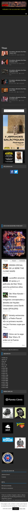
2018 (5, 380)
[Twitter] (16, 172)
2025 (5, 368)
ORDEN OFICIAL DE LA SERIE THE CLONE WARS (13, 268)
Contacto (4, 477)
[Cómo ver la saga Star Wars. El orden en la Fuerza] (5, 337)
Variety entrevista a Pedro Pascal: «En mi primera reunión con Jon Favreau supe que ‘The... (14, 321)
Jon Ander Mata (22, 54)
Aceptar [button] (16, 508)
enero (4, 366)
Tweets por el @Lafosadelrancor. (10, 349)
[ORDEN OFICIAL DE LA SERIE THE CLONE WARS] (5, 268)
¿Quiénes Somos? (6, 474)
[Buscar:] (14, 110)
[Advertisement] (14, 32)
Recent (14, 260)
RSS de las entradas (6, 485)
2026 (5, 357)
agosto (4, 359)
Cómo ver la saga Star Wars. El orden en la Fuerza (13, 337)
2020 (5, 377)
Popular (6, 260)
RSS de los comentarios (7, 488)
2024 (5, 370)
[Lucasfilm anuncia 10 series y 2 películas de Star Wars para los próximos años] (5, 281)
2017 (5, 382)
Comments (22, 260)
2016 (5, 384)
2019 (5, 378)
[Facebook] (12, 172)
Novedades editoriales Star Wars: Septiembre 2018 (17, 71)
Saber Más (22, 508)
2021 (5, 375)
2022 (5, 373)
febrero (4, 365)
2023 (5, 371)
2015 (5, 385)
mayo (4, 361)
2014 (5, 387)
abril (3, 363)
